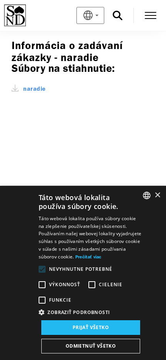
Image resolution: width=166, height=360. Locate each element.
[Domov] (27, 15)
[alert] (83, 273)
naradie (34, 89)
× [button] (157, 195)
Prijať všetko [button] (91, 327)
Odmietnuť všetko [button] (91, 346)
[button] (91, 312)
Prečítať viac (88, 257)
